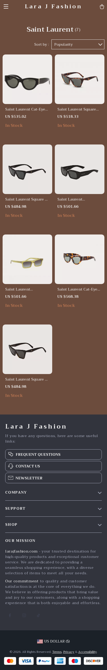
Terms (57, 651)
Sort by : (41, 44)
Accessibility (87, 651)
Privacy (68, 651)
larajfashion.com (21, 551)
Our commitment (22, 581)
